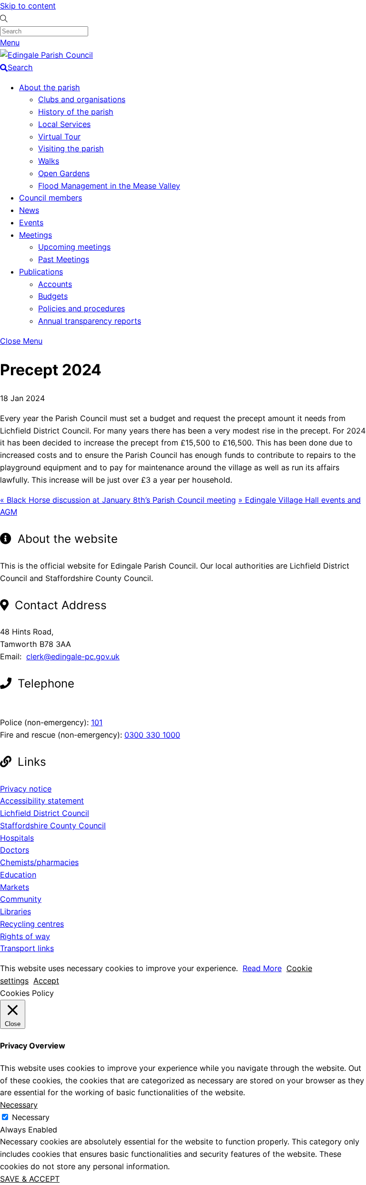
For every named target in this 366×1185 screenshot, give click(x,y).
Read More (262, 968)
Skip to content (28, 6)
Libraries (15, 911)
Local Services (64, 124)
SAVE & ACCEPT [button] (30, 1179)
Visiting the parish (71, 148)
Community (20, 899)
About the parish (49, 87)
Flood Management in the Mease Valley (109, 185)
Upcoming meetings (74, 247)
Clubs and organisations (81, 99)
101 (96, 722)
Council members (50, 197)
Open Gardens (64, 173)
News (29, 210)
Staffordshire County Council (53, 825)
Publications (41, 271)
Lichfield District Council (44, 813)
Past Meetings (63, 259)
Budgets (53, 296)
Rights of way (25, 936)
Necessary (31, 1117)
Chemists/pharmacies (39, 862)
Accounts (55, 284)
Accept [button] (46, 980)
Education (18, 874)
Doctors (14, 850)
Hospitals (17, 838)
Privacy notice (25, 789)
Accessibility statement (42, 800)
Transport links (27, 948)
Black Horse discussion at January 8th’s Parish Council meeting (118, 500)
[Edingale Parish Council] (46, 55)
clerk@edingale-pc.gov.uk (73, 656)
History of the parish (75, 111)
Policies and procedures (81, 308)
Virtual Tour (59, 136)
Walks (48, 161)
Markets (14, 887)
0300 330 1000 (152, 735)
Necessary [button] (19, 1105)
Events (31, 222)
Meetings (35, 235)
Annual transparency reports (89, 321)
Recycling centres (32, 924)
